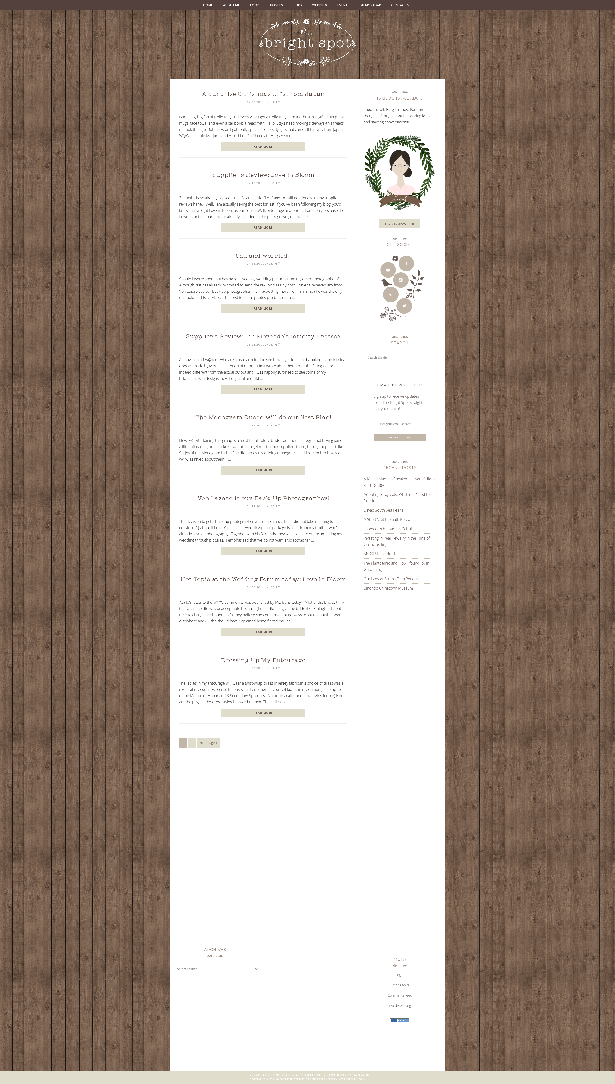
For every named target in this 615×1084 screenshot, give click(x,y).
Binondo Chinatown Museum (388, 588)
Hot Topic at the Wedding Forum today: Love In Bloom (263, 580)
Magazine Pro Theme (290, 1079)
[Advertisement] (394, 645)
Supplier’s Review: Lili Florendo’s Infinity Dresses (263, 337)
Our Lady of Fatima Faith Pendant (392, 578)
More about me (399, 223)
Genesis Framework (355, 1075)
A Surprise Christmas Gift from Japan (263, 94)
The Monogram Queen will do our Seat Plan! (263, 418)
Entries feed (400, 985)
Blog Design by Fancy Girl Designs (296, 1075)
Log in (399, 975)
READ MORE (263, 147)
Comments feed (400, 995)
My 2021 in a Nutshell (382, 553)
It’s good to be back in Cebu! (388, 528)
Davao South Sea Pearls (383, 510)
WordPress (347, 1079)
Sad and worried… (263, 256)
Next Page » (208, 742)
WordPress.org (400, 1005)
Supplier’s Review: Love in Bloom (263, 175)
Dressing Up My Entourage (263, 661)
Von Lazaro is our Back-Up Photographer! (263, 499)
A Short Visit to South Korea (387, 519)
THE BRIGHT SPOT (307, 43)
